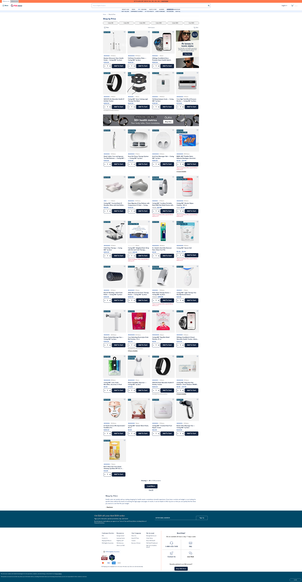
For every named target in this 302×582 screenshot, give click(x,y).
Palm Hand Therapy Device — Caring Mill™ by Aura (161, 293)
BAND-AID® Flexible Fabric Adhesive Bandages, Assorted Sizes (186, 157)
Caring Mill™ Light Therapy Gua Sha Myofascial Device (186, 293)
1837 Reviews (138, 334)
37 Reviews (137, 153)
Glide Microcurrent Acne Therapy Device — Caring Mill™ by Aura (138, 293)
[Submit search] (208, 5)
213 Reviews (162, 423)
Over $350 (191, 23)
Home (104, 14)
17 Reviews (113, 464)
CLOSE (295, 580)
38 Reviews (186, 200)
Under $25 (110, 23)
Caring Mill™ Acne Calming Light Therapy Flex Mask (138, 100)
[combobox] (151, 5)
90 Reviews (162, 200)
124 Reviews (186, 423)
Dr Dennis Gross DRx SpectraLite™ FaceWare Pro (114, 426)
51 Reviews (113, 96)
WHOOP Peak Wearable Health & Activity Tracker (163, 383)
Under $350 (175, 23)
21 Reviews (137, 290)
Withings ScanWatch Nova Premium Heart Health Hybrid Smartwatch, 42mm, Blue (161, 59)
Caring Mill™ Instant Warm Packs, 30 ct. (138, 426)
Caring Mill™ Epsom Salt (184, 248)
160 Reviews (186, 380)
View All (151, 490)
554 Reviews (137, 200)
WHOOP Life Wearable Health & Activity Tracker (114, 100)
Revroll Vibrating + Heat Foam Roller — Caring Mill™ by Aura (113, 293)
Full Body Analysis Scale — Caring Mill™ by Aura (163, 100)
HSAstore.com (14, 1)
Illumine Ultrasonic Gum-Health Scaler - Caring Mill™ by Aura (113, 59)
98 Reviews (113, 290)
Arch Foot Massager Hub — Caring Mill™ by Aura (163, 157)
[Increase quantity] (110, 66)
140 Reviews (113, 153)
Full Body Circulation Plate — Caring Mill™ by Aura (137, 59)
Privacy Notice (58, 573)
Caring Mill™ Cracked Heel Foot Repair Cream (162, 426)
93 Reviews (186, 245)
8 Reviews (113, 200)
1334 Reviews (113, 423)
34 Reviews (186, 96)
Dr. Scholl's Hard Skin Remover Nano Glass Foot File (162, 249)
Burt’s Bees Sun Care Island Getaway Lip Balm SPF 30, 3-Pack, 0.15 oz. (113, 467)
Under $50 (126, 23)
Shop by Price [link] (112, 14)
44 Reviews (162, 380)
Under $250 (159, 23)
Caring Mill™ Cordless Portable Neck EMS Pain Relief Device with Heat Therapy (162, 204)
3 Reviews (186, 290)
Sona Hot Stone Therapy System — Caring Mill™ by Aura (138, 157)
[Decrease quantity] (105, 66)
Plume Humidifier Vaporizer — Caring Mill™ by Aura (137, 383)
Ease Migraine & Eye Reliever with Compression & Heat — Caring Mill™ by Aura (138, 204)
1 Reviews (161, 55)
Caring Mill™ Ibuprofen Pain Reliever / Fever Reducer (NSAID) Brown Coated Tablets (187, 383)
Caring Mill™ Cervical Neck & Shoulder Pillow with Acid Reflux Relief (113, 204)
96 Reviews (113, 55)
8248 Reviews (187, 153)
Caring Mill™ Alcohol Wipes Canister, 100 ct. (185, 204)
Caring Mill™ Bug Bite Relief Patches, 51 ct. (160, 338)
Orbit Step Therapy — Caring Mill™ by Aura (113, 249)
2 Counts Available (181, 171)
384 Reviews (162, 245)
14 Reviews (162, 334)
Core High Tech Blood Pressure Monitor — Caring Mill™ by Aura (186, 100)
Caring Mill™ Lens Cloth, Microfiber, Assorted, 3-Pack (113, 383)
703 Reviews (162, 96)
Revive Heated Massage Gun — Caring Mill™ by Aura (113, 338)
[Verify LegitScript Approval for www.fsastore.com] (112, 557)
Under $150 (142, 23)
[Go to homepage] (16, 5)
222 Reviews (113, 380)
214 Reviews (162, 153)
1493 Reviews (113, 334)
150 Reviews (162, 290)
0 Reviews (137, 245)
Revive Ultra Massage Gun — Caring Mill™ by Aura (186, 426)
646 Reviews (138, 55)
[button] (114, 42)
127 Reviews (113, 245)
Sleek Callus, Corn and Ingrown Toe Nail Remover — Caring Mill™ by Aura (114, 157)
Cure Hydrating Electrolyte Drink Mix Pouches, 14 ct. (138, 338)
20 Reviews (186, 334)
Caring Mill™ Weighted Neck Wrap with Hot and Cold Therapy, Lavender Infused (138, 249)
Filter (107, 27)
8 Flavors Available (133, 351)
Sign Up (202, 518)
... (109, 507)
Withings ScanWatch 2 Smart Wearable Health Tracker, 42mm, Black (187, 338)
